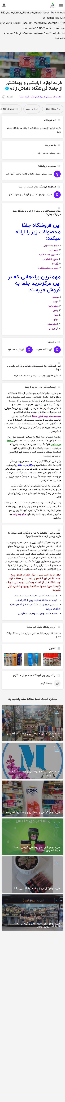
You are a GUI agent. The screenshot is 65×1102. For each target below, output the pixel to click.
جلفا (38, 561)
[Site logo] (52, 5)
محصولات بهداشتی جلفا (46, 416)
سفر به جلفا (20, 514)
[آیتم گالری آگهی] (52, 659)
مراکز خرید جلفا (25, 465)
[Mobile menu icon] (60, 5)
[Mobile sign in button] (4, 5)
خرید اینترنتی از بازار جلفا (40, 575)
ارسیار (33, 542)
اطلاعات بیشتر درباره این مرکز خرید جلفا (41, 96)
